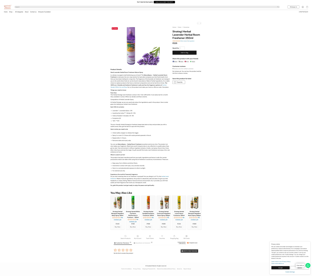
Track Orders (150, 238)
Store (179, 27)
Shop (11, 12)
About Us (179, 269)
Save (115, 28)
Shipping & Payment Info (148, 269)
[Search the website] (278, 7)
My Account (137, 238)
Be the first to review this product (123, 253)
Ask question (191, 41)
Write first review (190, 251)
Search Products (125, 238)
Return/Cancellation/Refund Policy (166, 269)
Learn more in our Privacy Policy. (281, 261)
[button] (164, 2)
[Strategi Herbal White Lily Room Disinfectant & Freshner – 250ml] (133, 202)
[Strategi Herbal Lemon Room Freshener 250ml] (179, 202)
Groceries (186, 27)
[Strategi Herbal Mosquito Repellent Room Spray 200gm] (194, 202)
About (26, 12)
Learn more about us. (277, 263)
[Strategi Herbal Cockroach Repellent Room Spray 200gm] (164, 202)
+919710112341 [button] (303, 12)
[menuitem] (198, 23)
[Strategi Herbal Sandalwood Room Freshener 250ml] (148, 202)
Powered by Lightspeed (156, 271)
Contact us (33, 12)
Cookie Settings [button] (290, 272)
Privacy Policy (137, 269)
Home (5, 12)
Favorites (162, 238)
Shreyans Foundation (44, 12)
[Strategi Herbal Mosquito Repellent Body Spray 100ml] (117, 202)
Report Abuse (187, 269)
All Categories (19, 12)
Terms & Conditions (126, 269)
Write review (183, 41)
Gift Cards (186, 238)
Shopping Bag (174, 238)
